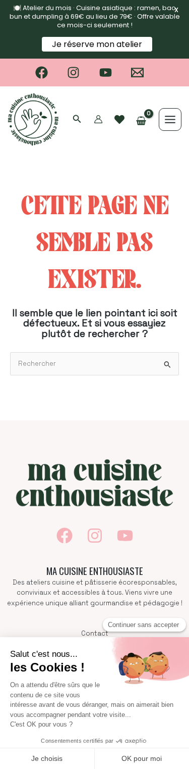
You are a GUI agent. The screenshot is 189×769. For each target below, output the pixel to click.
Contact (94, 633)
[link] (119, 120)
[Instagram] (73, 72)
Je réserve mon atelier (97, 44)
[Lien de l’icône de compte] (98, 119)
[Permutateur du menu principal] (170, 119)
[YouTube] (105, 72)
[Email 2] (138, 72)
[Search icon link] (77, 120)
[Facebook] (41, 72)
